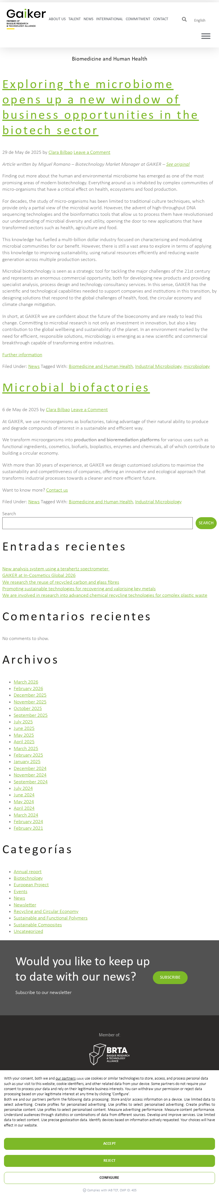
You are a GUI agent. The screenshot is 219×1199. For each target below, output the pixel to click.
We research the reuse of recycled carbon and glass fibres (60, 582)
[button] (184, 19)
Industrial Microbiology (158, 366)
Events (20, 891)
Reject (109, 1161)
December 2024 (30, 768)
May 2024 (24, 802)
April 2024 (24, 808)
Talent (74, 19)
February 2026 (28, 688)
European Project (31, 885)
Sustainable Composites (38, 925)
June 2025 (24, 728)
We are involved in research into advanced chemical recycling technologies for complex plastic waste (104, 595)
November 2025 (30, 702)
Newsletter (25, 905)
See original (178, 164)
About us (57, 19)
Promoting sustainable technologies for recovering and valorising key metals (79, 589)
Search (9, 514)
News (88, 19)
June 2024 (24, 795)
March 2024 (26, 815)
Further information (22, 355)
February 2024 (28, 822)
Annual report (28, 872)
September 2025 (31, 715)
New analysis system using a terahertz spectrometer (56, 569)
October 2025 (28, 708)
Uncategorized (28, 931)
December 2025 (30, 695)
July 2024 (23, 788)
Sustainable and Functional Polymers (51, 918)
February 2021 (28, 828)
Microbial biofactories (76, 388)
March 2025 (26, 748)
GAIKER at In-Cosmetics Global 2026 (39, 575)
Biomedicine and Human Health (101, 366)
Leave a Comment (92, 152)
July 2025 (23, 722)
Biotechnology (28, 878)
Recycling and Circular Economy (46, 911)
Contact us (57, 490)
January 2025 (27, 762)
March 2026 (26, 682)
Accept (109, 1144)
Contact (160, 19)
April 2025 (24, 742)
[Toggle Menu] (205, 36)
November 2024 (30, 775)
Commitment (138, 19)
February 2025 (28, 755)
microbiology (197, 366)
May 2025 (24, 735)
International (109, 19)
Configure (109, 1178)
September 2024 (31, 782)
